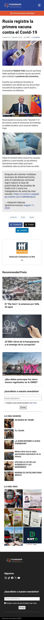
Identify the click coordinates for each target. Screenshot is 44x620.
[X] (15, 577)
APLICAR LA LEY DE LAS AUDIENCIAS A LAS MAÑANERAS (25, 464)
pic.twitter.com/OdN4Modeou (20, 196)
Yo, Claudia (19, 430)
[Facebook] (12, 577)
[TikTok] (9, 577)
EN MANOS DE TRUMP (24, 420)
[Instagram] (5, 577)
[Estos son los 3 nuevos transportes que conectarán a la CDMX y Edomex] (13, 498)
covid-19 (13, 217)
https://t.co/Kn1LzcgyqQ (26, 194)
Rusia (32, 217)
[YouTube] (18, 577)
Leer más (33, 403)
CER (27, 37)
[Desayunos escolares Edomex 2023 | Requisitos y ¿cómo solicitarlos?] (13, 517)
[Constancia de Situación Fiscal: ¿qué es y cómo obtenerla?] (32, 536)
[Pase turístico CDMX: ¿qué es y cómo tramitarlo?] (32, 517)
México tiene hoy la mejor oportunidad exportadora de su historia (28, 454)
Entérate (36, 37)
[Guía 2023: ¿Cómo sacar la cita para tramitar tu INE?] (32, 498)
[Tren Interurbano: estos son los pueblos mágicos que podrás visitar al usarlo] (13, 536)
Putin (23, 217)
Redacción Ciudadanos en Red (22, 257)
